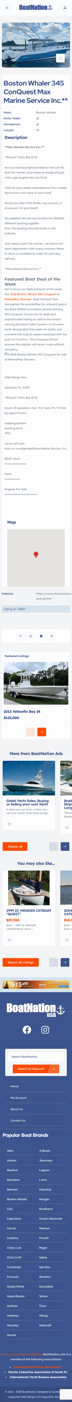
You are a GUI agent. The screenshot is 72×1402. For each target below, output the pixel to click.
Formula (12, 1276)
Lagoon (44, 1170)
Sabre (43, 1257)
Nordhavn (46, 1209)
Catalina (12, 1238)
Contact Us (18, 1120)
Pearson (44, 1228)
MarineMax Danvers (18, 299)
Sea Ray (44, 1267)
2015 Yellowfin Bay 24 (22, 711)
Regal (43, 1247)
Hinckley (13, 1325)
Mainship (45, 1189)
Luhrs (43, 1179)
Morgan (44, 1199)
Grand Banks (15, 1296)
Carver (11, 1228)
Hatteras (13, 1315)
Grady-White (15, 1286)
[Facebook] (27, 1029)
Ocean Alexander (50, 1218)
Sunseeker (46, 1286)
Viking (43, 1315)
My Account (18, 1097)
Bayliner (12, 1170)
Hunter (11, 1335)
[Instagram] (45, 1029)
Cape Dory (14, 1218)
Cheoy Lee (14, 1247)
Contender (14, 1267)
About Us (16, 1109)
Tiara (42, 1306)
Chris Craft (14, 1257)
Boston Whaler (17, 1199)
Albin (10, 1150)
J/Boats (44, 1150)
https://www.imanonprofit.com (22, 1354)
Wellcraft (45, 1325)
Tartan (43, 1296)
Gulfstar (12, 1306)
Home (14, 1086)
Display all (15, 846)
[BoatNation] (36, 8)
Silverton (45, 1276)
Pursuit (44, 1238)
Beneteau (13, 1179)
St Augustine (45, 1396)
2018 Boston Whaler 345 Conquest (33, 294)
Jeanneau (46, 1160)
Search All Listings (21, 962)
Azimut (11, 1160)
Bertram (12, 1189)
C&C (10, 1209)
